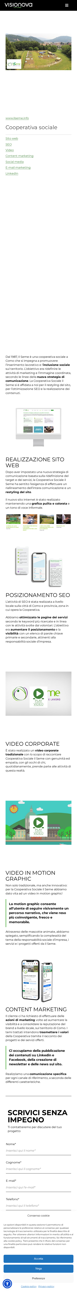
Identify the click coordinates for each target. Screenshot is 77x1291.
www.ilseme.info (17, 118)
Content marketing (19, 156)
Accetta (38, 1258)
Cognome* (13, 1162)
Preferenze (38, 1278)
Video (10, 150)
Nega (38, 1268)
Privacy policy (46, 1286)
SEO (9, 144)
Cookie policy (29, 1286)
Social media (15, 161)
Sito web (12, 138)
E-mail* (11, 1180)
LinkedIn (12, 173)
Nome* (11, 1144)
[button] (7, 1283)
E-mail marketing (18, 167)
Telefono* (12, 1199)
